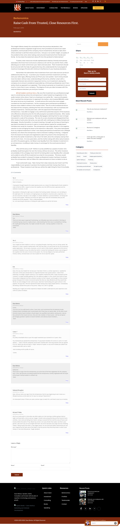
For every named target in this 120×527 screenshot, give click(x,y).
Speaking (47, 508)
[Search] (103, 44)
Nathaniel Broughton (18, 390)
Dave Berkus (16, 214)
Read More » (90, 111)
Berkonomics (66, 493)
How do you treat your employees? (97, 109)
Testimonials (66, 500)
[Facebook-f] (93, 1)
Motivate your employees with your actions (96, 500)
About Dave (48, 493)
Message (13, 447)
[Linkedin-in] (98, 1)
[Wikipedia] (94, 508)
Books (46, 504)
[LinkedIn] (90, 508)
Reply (67, 204)
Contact (64, 504)
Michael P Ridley (17, 412)
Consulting (47, 500)
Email (42, 465)
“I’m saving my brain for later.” (68, 1)
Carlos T (15, 331)
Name (13, 465)
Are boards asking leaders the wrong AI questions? (30, 1)
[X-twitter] (95, 1)
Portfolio (64, 496)
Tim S (14, 240)
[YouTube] (99, 508)
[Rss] (105, 1)
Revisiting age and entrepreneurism (52, 1)
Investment (47, 496)
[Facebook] (81, 508)
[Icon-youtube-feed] (103, 1)
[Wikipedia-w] (100, 1)
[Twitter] (85, 508)
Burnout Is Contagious (93, 127)
